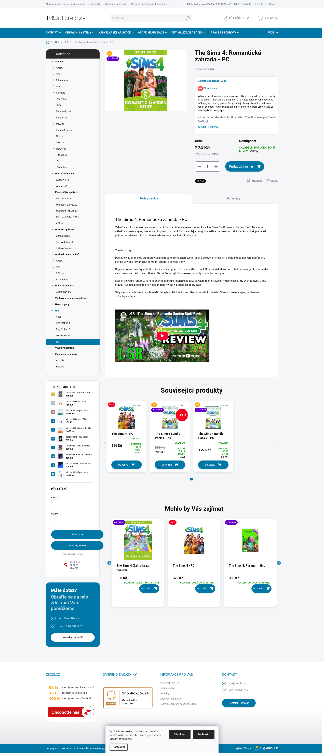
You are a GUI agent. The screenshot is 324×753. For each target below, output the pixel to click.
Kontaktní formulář (73, 637)
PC (57, 341)
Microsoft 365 (63, 198)
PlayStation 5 (63, 329)
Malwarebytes (63, 111)
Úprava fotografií (65, 242)
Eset (58, 86)
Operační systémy (64, 173)
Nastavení (119, 747)
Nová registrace (77, 545)
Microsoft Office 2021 (67, 211)
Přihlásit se (77, 534)
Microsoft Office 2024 (67, 204)
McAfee (60, 123)
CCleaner (60, 273)
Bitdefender (62, 80)
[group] (138, 563)
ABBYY (59, 223)
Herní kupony (62, 304)
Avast (59, 67)
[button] (191, 479)
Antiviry (59, 61)
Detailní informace (208, 127)
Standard (62, 155)
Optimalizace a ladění (67, 254)
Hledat (188, 18)
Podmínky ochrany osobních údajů (149, 4)
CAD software (63, 248)
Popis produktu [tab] (149, 198)
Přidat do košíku (241, 166)
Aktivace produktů (55, 4)
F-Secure (60, 92)
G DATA (60, 142)
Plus (59, 161)
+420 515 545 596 (70, 626)
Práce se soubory (64, 285)
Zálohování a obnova (66, 354)
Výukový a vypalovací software (71, 298)
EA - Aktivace (210, 88)
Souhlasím (203, 734)
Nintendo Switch (64, 335)
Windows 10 (62, 179)
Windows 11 (62, 186)
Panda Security (64, 130)
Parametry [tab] (233, 198)
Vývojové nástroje (64, 347)
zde (129, 738)
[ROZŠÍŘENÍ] (138, 542)
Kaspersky (61, 117)
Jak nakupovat (78, 4)
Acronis (60, 360)
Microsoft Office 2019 (67, 217)
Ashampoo (62, 279)
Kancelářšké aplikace (66, 192)
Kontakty (95, 4)
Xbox (58, 316)
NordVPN (61, 148)
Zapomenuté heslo (73, 554)
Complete (62, 167)
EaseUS (60, 366)
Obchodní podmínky (115, 4)
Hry (57, 310)
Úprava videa (63, 235)
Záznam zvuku (63, 291)
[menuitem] (54, 33)
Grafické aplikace (64, 229)
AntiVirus (61, 99)
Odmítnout (180, 734)
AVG (58, 74)
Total (59, 105)
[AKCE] (126, 417)
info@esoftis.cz (68, 618)
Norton (59, 136)
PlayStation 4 (63, 323)
